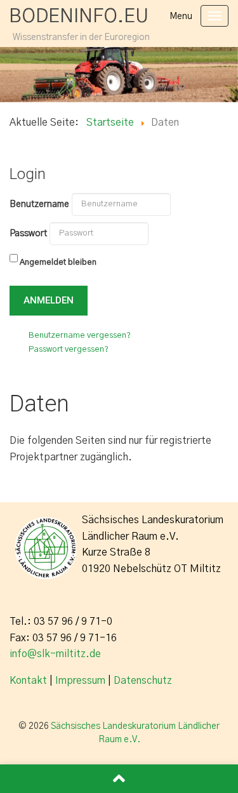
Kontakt (28, 681)
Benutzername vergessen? (80, 335)
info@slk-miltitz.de (55, 654)
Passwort (28, 233)
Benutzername (39, 204)
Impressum (80, 681)
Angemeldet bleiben (58, 262)
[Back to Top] (119, 778)
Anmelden (48, 300)
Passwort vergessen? (69, 349)
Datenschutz (143, 681)
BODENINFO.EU (79, 16)
